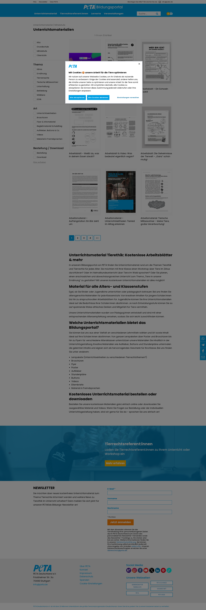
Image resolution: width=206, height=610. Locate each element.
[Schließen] (139, 63)
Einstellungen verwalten (128, 98)
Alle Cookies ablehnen (98, 98)
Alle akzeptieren (77, 98)
